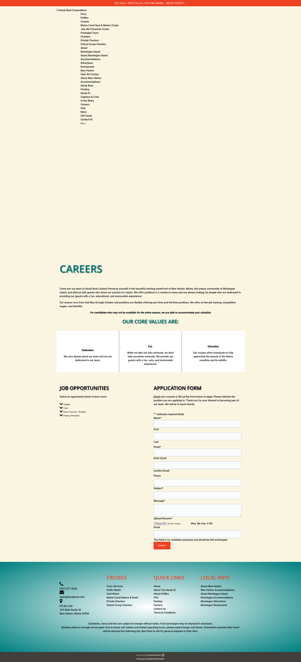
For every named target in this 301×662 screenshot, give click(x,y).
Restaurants (87, 66)
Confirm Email (161, 470)
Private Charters (90, 40)
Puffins (84, 17)
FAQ (83, 108)
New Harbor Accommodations (218, 590)
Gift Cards (86, 115)
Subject (158, 488)
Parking (85, 89)
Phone (157, 475)
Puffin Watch (114, 590)
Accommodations (90, 59)
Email (157, 396)
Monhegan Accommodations (217, 597)
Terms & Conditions (165, 612)
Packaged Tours (90, 32)
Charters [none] (85, 36)
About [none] (84, 47)
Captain (66, 404)
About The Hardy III (165, 590)
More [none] (84, 111)
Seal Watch (113, 593)
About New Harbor (91, 78)
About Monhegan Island (94, 55)
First (156, 429)
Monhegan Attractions (213, 601)
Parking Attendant (71, 415)
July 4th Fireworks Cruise (95, 29)
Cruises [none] (85, 21)
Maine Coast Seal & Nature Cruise (100, 25)
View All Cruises (90, 74)
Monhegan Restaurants (214, 605)
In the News (87, 100)
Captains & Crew (90, 96)
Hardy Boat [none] (87, 85)
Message (159, 500)
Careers (85, 104)
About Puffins (161, 593)
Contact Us (87, 119)
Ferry (84, 14)
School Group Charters (93, 44)
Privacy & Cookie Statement (150, 659)
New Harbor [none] (87, 70)
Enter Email (160, 458)
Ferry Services (115, 586)
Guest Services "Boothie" (75, 412)
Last (156, 441)
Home (157, 586)
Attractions (87, 63)
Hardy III (85, 93)
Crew (65, 408)
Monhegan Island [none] (90, 51)
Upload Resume (163, 518)
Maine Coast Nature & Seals (122, 597)
